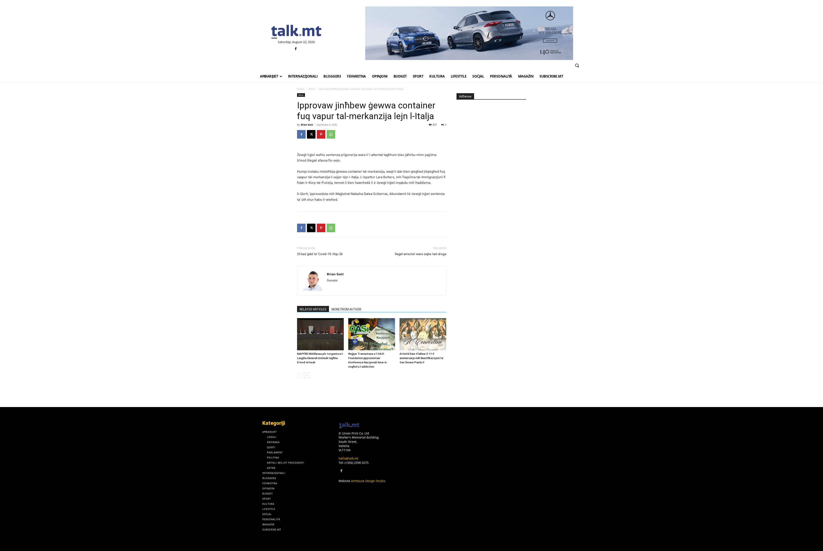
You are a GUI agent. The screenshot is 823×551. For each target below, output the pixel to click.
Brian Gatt (307, 124)
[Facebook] (296, 49)
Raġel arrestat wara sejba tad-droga (420, 254)
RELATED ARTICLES (313, 309)
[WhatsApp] (331, 134)
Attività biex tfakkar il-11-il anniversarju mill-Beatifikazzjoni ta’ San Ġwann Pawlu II (421, 358)
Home (300, 89)
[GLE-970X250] (469, 33)
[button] (577, 65)
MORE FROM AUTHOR (346, 309)
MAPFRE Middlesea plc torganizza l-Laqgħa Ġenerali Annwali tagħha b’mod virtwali (320, 358)
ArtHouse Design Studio (368, 481)
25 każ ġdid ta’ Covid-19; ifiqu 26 (320, 254)
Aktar (311, 89)
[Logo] (296, 32)
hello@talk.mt (348, 458)
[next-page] (306, 375)
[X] (311, 134)
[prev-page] (299, 375)
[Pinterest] (321, 134)
